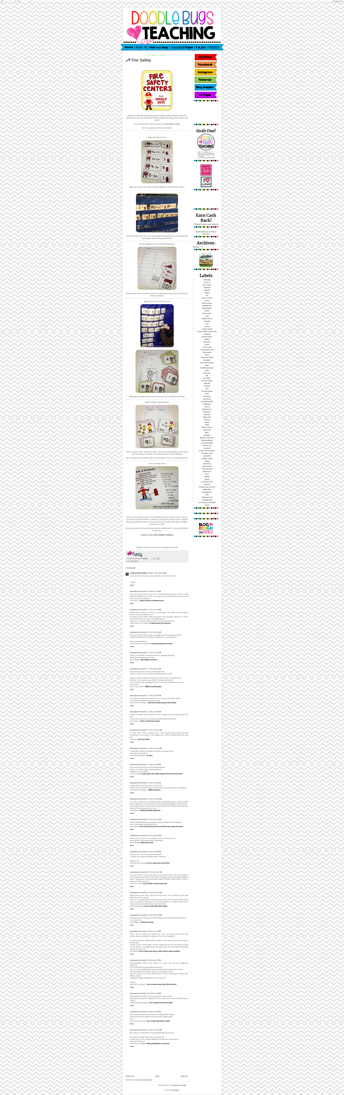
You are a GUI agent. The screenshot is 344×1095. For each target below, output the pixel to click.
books (207, 311)
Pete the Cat (207, 445)
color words (207, 347)
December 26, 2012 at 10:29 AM (150, 892)
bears (207, 300)
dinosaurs (207, 360)
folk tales (207, 383)
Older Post (184, 1076)
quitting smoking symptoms (150, 810)
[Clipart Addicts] (206, 187)
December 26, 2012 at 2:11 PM (150, 960)
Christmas (207, 334)
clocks (207, 344)
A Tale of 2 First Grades (138, 573)
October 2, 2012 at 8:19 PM (156, 573)
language (207, 414)
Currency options (143, 739)
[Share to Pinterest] (159, 558)
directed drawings (207, 363)
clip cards (207, 342)
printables (207, 456)
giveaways (207, 399)
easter (207, 370)
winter (207, 505)
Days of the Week (207, 357)
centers (207, 326)
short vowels (207, 466)
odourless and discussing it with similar (162, 703)
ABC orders (207, 285)
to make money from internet (160, 623)
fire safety (134, 561)
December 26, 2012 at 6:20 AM (150, 835)
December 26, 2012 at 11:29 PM (150, 1030)
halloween (207, 404)
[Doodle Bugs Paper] (206, 175)
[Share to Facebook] (158, 558)
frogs (207, 394)
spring (207, 479)
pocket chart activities (207, 451)
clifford (207, 339)
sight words (207, 471)
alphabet (207, 287)
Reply (132, 585)
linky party (207, 417)
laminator (207, 412)
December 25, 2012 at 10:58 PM (150, 799)
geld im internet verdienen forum (152, 600)
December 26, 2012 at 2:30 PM (150, 1012)
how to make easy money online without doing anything (159, 951)
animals (207, 290)
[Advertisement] (206, 113)
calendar (207, 321)
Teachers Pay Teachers (207, 487)
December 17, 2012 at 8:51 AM (150, 669)
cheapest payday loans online (162, 643)
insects (207, 407)
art (207, 295)
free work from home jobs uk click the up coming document (161, 826)
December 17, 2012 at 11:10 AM (150, 748)
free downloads (207, 391)
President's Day (207, 453)
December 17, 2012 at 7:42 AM (150, 653)
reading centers (207, 458)
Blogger (176, 1090)
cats (207, 324)
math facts (207, 430)
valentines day (207, 500)
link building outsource (148, 660)
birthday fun (207, 306)
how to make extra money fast (158, 863)
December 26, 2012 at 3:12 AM (150, 819)
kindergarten (207, 409)
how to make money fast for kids (160, 1003)
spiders (207, 476)
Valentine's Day (207, 497)
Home (157, 1076)
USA (207, 495)
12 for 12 (207, 282)
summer (207, 484)
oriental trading (207, 443)
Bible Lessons (207, 303)
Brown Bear (207, 313)
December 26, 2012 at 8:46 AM (150, 852)
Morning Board (207, 440)
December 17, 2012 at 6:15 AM (150, 632)
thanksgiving (207, 492)
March (207, 422)
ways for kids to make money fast (155, 883)
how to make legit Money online (158, 1021)
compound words (207, 350)
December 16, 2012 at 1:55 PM (150, 591)
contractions (207, 352)
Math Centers (207, 427)
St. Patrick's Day (207, 482)
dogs (207, 365)
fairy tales (207, 373)
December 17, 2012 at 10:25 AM (150, 730)
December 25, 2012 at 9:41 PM (150, 783)
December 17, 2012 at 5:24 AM (150, 609)
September (207, 464)
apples (207, 293)
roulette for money (147, 922)
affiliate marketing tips (153, 686)
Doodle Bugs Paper (207, 368)
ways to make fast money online (155, 906)
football (207, 386)
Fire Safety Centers (172, 124)
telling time (207, 489)
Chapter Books (207, 329)
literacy (207, 420)
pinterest (207, 448)
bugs (207, 316)
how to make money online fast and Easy (161, 984)
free (207, 388)
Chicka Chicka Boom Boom (207, 331)
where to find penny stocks (150, 721)
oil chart (149, 755)
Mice (207, 432)
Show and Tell (207, 469)
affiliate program (154, 790)
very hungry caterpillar (207, 502)
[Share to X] (156, 558)
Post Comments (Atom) (143, 1080)
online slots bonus (146, 842)
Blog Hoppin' (207, 308)
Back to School (207, 298)
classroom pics (207, 337)
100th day (207, 280)
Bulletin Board (207, 318)
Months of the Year (207, 438)
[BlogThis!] (154, 558)
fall (207, 376)
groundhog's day (207, 401)
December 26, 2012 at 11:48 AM (150, 915)
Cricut (207, 355)
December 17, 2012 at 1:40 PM (150, 764)
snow (207, 474)
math (207, 425)
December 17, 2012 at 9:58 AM (150, 712)
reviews (207, 461)
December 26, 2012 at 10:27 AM (150, 872)
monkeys (207, 435)
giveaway (207, 396)
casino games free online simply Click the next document (162, 774)
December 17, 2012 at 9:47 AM (150, 695)
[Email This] (153, 558)
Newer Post (130, 1076)
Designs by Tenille (179, 1085)
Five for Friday (207, 381)
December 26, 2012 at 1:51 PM (150, 931)
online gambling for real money (157, 1043)
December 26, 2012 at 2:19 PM (150, 993)
